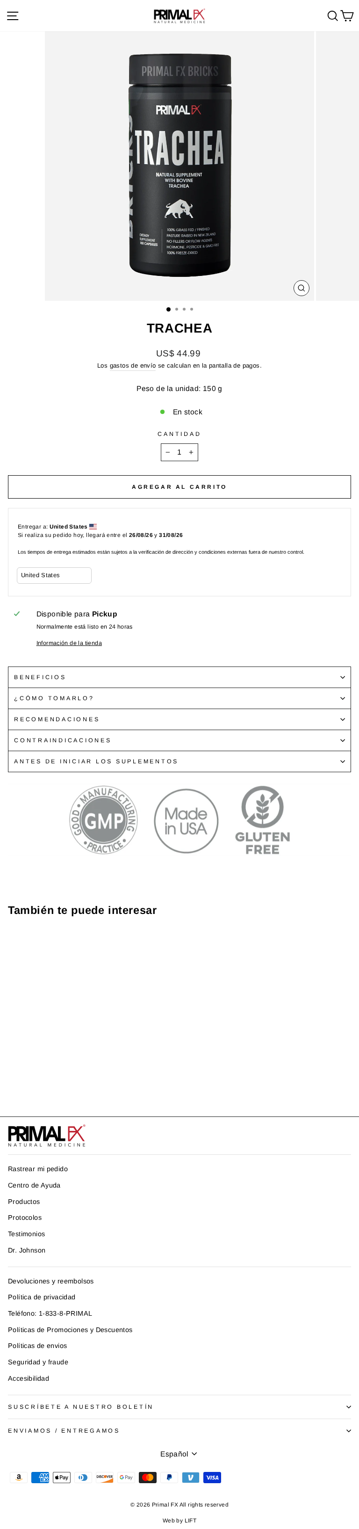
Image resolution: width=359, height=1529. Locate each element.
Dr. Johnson (26, 1250)
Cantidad (179, 434)
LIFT (191, 1520)
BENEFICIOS (40, 677)
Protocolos (25, 1217)
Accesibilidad (28, 1378)
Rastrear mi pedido (38, 1169)
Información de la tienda (69, 643)
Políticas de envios (37, 1345)
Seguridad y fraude (38, 1362)
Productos (24, 1201)
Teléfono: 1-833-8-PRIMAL (50, 1313)
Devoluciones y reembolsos (51, 1281)
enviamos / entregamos (64, 1431)
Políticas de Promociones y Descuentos (70, 1329)
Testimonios (26, 1234)
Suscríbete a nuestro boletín (81, 1407)
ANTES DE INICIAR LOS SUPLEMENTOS (96, 761)
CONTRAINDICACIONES (63, 740)
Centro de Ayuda (34, 1185)
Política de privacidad (42, 1297)
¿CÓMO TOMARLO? (54, 698)
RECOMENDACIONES (57, 719)
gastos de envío (133, 365)
